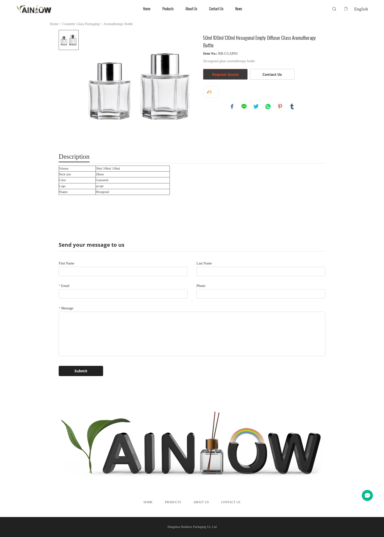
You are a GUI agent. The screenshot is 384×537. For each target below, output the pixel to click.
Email (64, 286)
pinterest (280, 106)
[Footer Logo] (192, 444)
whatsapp (268, 106)
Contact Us (216, 8)
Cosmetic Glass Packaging (81, 24)
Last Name (204, 263)
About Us (191, 8)
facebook (232, 106)
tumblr (292, 106)
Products (168, 8)
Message (66, 308)
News (238, 8)
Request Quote (225, 74)
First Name (66, 263)
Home (146, 8)
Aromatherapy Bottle (118, 24)
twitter (256, 106)
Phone (200, 286)
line (244, 106)
